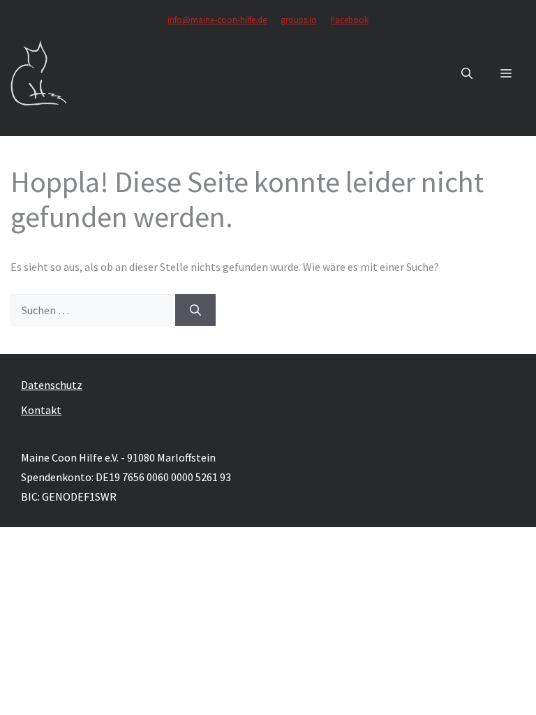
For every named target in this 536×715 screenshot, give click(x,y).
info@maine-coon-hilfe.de (217, 20)
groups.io (299, 20)
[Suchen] (195, 310)
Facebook (349, 20)
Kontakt (41, 410)
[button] (466, 73)
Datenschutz (51, 385)
